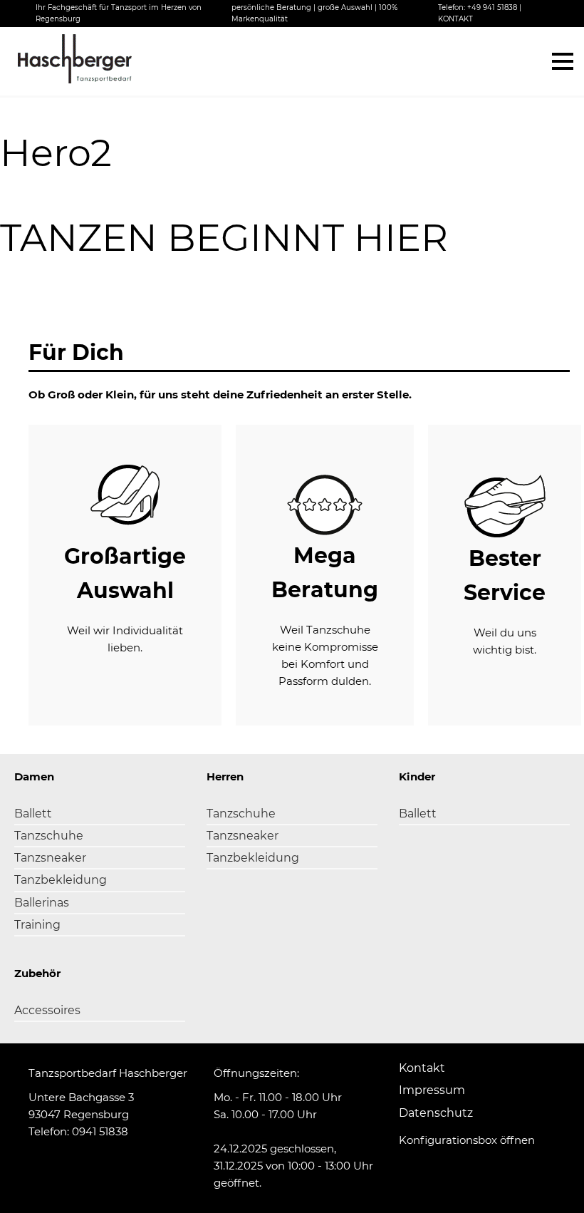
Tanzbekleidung (60, 880)
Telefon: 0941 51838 (78, 1131)
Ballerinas (41, 902)
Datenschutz (436, 1113)
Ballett (33, 813)
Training (37, 924)
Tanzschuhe (48, 835)
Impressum (432, 1090)
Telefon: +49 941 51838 (477, 7)
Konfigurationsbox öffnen (467, 1140)
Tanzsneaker (50, 857)
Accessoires (47, 1010)
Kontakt (422, 1068)
